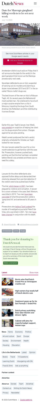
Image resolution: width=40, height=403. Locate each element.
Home (10, 332)
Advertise (29, 384)
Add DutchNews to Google (29, 224)
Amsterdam (7, 231)
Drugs (22, 231)
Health (26, 341)
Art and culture (8, 336)
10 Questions (23, 357)
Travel (12, 357)
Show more (33, 272)
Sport (19, 336)
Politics (28, 332)
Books (5, 357)
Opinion (32, 352)
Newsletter (15, 393)
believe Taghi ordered (23, 207)
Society (5, 341)
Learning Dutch (8, 361)
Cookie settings (26, 400)
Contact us (7, 388)
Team (21, 384)
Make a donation (10, 263)
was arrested (7, 128)
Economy (19, 332)
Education (16, 345)
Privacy (5, 393)
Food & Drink (8, 366)
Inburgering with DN (25, 361)
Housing (6, 345)
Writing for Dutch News (23, 388)
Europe (26, 336)
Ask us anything (21, 366)
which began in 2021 (17, 186)
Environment (16, 341)
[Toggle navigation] (35, 3)
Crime (16, 231)
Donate (13, 384)
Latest (4, 272)
